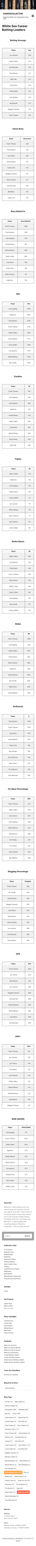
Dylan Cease (10, 1425)
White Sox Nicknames (11, 1352)
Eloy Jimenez (23, 1425)
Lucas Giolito (10, 1449)
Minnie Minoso (8, 1328)
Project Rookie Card (13, 1472)
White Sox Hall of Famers (12, 1350)
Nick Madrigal (24, 1465)
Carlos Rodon (10, 1417)
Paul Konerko (8, 1325)
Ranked (8, 1476)
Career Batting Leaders (11, 1355)
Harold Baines (24, 1433)
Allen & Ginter (8, 1306)
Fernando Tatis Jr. (12, 1429)
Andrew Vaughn (11, 1406)
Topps (19, 1488)
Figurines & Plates (10, 1259)
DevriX (18, 1541)
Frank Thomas (8, 1333)
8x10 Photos (8, 1249)
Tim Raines (9, 1488)
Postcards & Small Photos (12, 1278)
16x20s (9, 1402)
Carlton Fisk (8, 1323)
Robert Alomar (20, 1476)
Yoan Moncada (11, 1500)
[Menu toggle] (32, 15)
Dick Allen (22, 1421)
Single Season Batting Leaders (14, 1360)
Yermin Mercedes (11, 1496)
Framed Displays (9, 1262)
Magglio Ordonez (11, 1453)
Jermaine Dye (8, 1321)
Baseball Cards (9, 1252)
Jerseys (6, 1266)
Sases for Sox (24, 1480)
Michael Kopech (11, 1461)
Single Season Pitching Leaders (14, 1362)
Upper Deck (8, 1303)
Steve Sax (9, 1484)
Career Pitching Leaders (12, 1357)
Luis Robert (22, 1449)
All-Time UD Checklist (11, 1375)
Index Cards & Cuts (10, 1264)
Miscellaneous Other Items (12, 1276)
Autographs (10, 1409)
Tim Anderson (21, 1484)
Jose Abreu (19, 1441)
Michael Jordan (11, 1457)
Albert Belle (19, 1402)
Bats (7, 1413)
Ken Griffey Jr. (24, 1445)
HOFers (9, 1437)
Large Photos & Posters (11, 1269)
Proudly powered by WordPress (12, 1538)
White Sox (23, 1492)
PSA (26, 1472)
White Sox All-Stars (10, 1345)
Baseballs (7, 1257)
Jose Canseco (10, 1445)
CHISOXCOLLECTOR (13, 13)
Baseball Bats (8, 1254)
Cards (6, 1291)
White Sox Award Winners (12, 1348)
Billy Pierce (7, 1330)
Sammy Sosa (10, 1480)
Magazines (7, 1271)
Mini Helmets (8, 1274)
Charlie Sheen (10, 1421)
